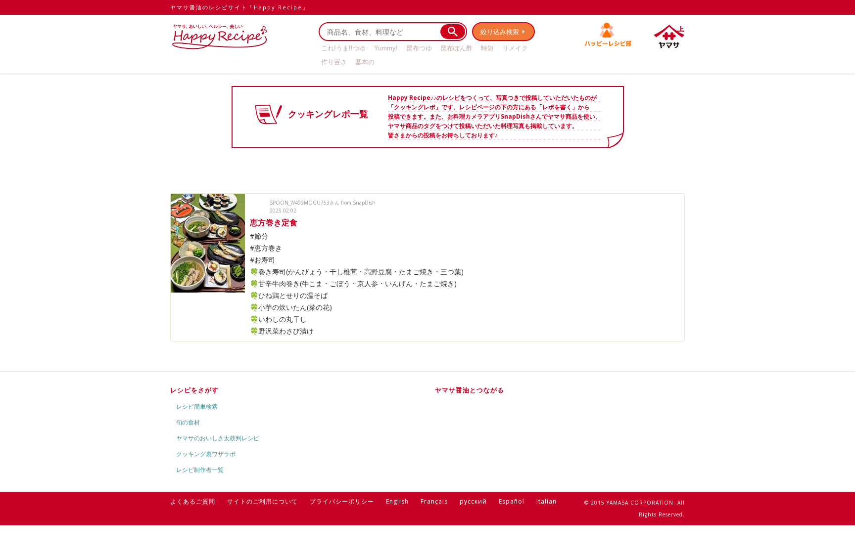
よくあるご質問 (192, 501)
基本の (365, 62)
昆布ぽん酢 (456, 48)
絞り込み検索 (499, 31)
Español (511, 501)
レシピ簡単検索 (197, 406)
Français (434, 501)
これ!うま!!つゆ (343, 48)
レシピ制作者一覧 (200, 470)
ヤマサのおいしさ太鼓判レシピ (217, 438)
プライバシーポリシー (342, 501)
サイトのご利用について (262, 501)
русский (473, 501)
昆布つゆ (419, 48)
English (397, 501)
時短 (487, 48)
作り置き (334, 62)
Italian (546, 501)
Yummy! (386, 48)
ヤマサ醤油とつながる (469, 389)
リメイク (515, 48)
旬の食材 (188, 422)
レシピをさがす (194, 389)
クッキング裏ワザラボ (206, 454)
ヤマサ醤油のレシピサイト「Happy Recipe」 (239, 7)
